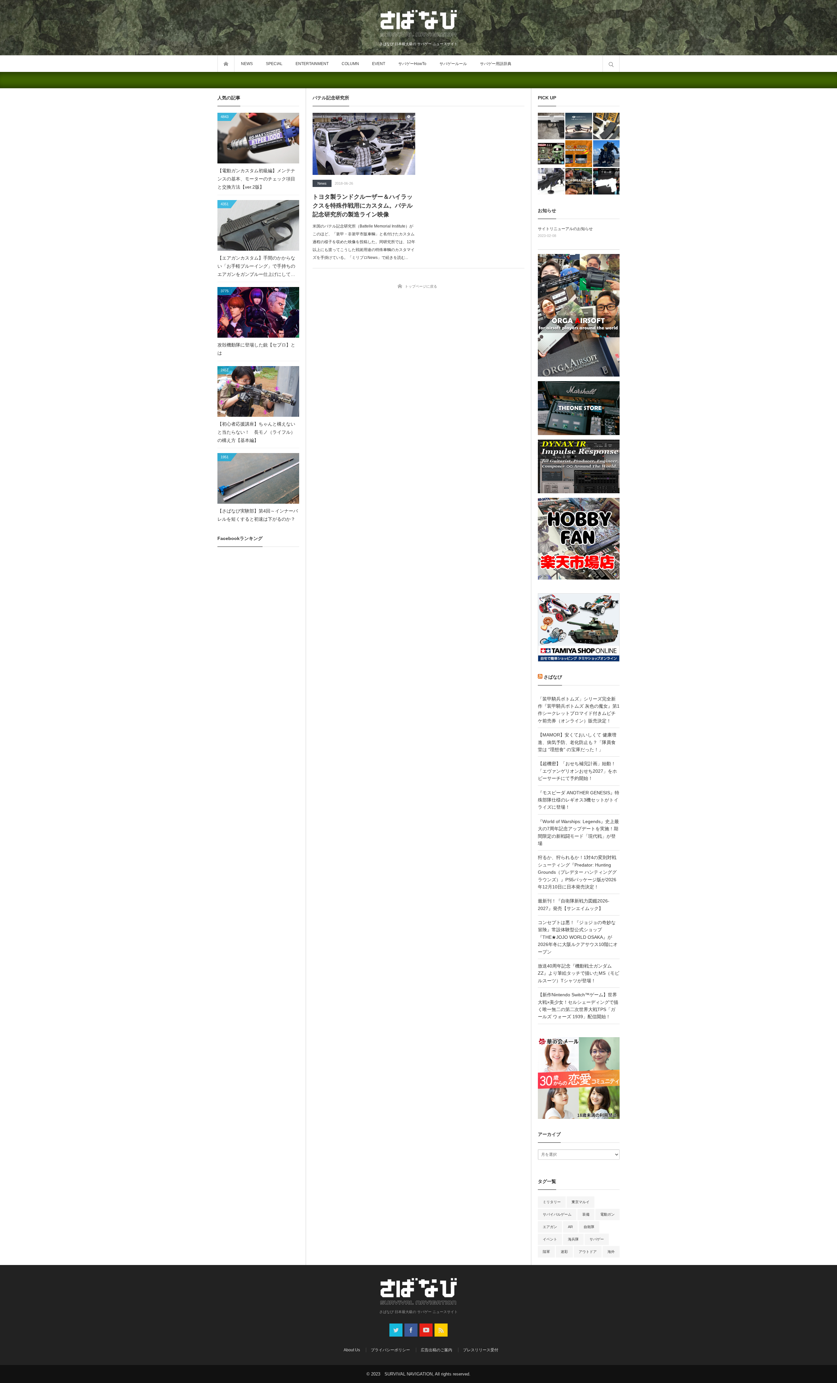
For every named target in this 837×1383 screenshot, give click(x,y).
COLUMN (350, 63)
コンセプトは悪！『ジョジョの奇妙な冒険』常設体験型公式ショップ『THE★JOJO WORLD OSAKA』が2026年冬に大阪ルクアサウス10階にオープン (578, 937)
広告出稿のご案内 (436, 1350)
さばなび (553, 677)
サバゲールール (453, 63)
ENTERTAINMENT (312, 63)
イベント (550, 1239)
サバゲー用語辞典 (495, 63)
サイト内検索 (611, 64)
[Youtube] (426, 1330)
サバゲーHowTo (412, 63)
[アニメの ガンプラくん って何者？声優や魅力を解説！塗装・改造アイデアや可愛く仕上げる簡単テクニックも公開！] (551, 153)
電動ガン (607, 1214)
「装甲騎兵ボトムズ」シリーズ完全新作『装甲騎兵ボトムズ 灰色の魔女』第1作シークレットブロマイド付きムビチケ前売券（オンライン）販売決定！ (579, 709)
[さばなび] (418, 24)
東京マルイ (580, 1202)
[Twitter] (395, 1330)
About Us (352, 1350)
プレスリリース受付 (480, 1350)
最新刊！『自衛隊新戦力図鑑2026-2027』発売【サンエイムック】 (573, 904)
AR (570, 1227)
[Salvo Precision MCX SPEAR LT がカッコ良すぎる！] (578, 181)
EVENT (378, 63)
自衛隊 (589, 1227)
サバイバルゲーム (557, 1214)
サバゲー (596, 1239)
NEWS (247, 63)
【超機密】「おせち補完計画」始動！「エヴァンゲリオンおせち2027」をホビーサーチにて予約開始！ (577, 771)
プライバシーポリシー (390, 1350)
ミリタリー (552, 1202)
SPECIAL (274, 63)
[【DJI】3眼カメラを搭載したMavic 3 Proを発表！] (578, 126)
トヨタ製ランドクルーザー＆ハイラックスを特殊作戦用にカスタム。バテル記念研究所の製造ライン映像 (363, 206)
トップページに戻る (421, 286)
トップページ (226, 64)
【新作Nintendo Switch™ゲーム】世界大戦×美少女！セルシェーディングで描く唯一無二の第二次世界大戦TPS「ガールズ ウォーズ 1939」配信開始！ (578, 1005)
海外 (611, 1252)
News (322, 183)
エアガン (550, 1227)
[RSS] (441, 1330)
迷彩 (564, 1252)
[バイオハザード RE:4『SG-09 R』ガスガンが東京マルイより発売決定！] (551, 126)
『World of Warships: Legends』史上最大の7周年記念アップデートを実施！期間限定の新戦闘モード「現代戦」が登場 (578, 832)
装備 (585, 1214)
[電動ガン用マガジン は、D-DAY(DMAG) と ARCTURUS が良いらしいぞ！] (606, 126)
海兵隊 (573, 1239)
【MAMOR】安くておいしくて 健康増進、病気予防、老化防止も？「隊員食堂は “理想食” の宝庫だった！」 (577, 742)
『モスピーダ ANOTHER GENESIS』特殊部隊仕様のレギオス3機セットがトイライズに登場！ (578, 800)
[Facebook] (411, 1330)
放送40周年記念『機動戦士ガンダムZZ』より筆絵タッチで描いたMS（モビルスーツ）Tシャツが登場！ (578, 973)
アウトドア (588, 1252)
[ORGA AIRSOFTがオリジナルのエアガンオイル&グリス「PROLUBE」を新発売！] (578, 153)
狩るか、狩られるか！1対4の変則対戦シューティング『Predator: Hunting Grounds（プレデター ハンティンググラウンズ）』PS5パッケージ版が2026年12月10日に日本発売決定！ (577, 872)
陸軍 (546, 1252)
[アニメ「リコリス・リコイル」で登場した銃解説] (606, 181)
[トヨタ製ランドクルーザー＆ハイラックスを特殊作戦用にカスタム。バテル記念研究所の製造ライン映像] (364, 144)
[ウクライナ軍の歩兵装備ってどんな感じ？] (551, 181)
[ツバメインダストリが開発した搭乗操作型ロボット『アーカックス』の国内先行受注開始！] (606, 153)
